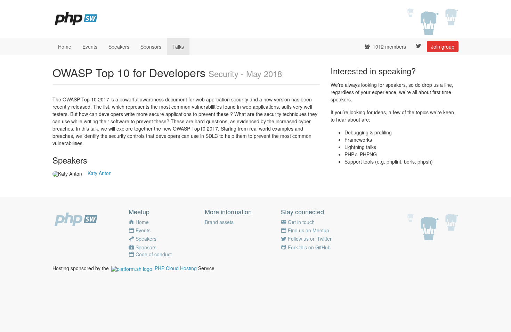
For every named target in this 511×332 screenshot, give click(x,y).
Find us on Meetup (308, 230)
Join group (442, 46)
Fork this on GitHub (309, 247)
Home (64, 46)
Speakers (118, 46)
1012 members (388, 46)
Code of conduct (154, 254)
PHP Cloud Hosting (176, 268)
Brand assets (219, 222)
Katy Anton (100, 173)
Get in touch (301, 222)
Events (89, 46)
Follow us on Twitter (310, 238)
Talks (178, 46)
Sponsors (150, 46)
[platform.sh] (131, 268)
